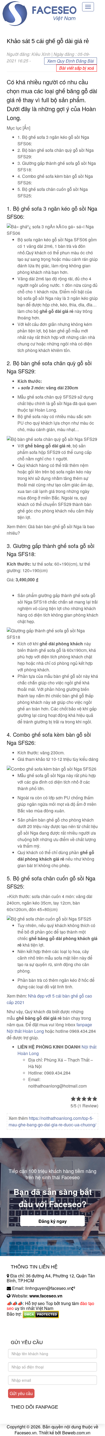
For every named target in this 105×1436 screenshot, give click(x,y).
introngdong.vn (21, 1323)
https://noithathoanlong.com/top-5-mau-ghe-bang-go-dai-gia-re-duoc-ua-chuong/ (52, 1121)
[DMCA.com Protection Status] (41, 1314)
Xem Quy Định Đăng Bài (70, 61)
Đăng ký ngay (52, 1221)
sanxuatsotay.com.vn (27, 1331)
